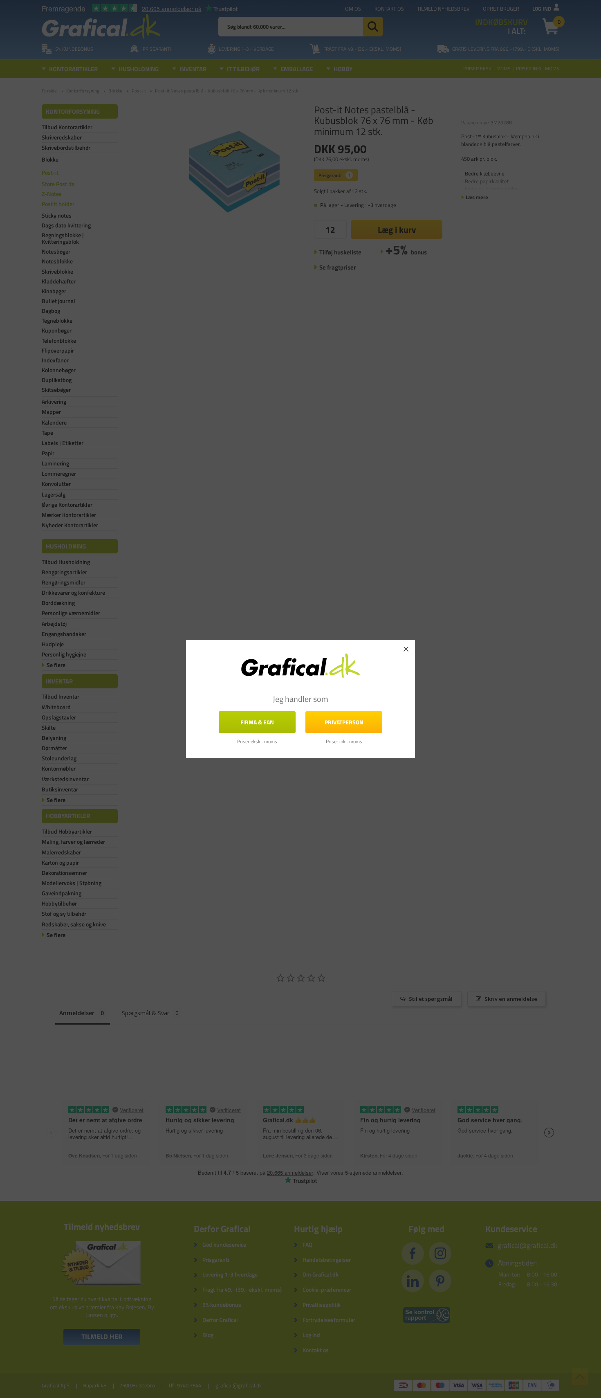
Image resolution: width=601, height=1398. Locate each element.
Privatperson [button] (344, 722)
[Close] (406, 649)
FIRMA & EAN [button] (257, 722)
